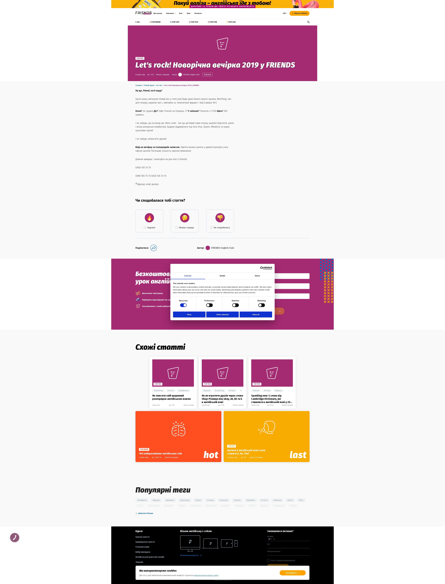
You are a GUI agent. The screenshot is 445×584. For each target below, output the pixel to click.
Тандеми (139, 562)
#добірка (170, 500)
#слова (232, 390)
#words (256, 390)
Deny (189, 315)
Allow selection (222, 315)
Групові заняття (142, 537)
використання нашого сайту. (206, 575)
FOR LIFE (175, 22)
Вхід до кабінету (300, 13)
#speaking (158, 390)
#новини (224, 500)
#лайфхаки (183, 390)
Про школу (157, 13)
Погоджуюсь (291, 573)
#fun (301, 500)
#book (198, 500)
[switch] (209, 305)
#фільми (277, 500)
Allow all (255, 315)
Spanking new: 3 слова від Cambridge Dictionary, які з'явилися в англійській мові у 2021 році (272, 399)
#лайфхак (142, 500)
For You (159, 85)
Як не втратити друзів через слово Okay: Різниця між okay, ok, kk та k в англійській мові (222, 399)
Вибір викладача (142, 552)
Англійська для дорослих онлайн (149, 557)
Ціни (188, 13)
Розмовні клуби (142, 547)
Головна (138, 85)
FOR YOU (194, 22)
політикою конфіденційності (286, 560)
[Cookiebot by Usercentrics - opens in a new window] (262, 268)
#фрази (206, 390)
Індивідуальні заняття (145, 542)
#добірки (251, 500)
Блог (181, 13)
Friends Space (149, 85)
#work (290, 500)
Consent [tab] (187, 276)
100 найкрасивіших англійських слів (160, 453)
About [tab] (257, 276)
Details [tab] (222, 276)
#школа (207, 74)
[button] (270, 539)
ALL (138, 22)
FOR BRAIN (156, 22)
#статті (171, 390)
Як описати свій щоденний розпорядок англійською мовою (171, 397)
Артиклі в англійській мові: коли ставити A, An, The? (246, 452)
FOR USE (232, 22)
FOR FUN (213, 22)
